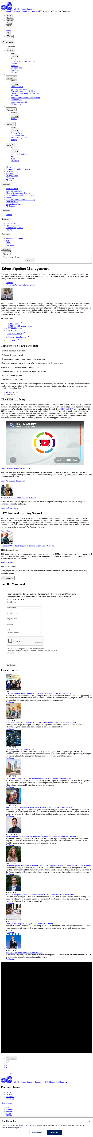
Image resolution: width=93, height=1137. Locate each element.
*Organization (12, 619)
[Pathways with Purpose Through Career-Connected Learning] (13, 919)
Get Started (11, 665)
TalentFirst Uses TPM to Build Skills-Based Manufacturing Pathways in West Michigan (39, 807)
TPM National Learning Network (20, 326)
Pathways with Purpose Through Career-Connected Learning (29, 923)
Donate (8, 30)
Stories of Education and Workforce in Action (18, 498)
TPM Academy (13, 324)
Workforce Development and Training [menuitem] (20, 200)
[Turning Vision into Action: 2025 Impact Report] (13, 948)
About (9, 26)
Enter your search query (12, 257)
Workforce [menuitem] (10, 178)
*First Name (11, 602)
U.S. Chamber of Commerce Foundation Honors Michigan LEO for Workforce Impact (39, 693)
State (9, 630)
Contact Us (12, 340)
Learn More (10, 394)
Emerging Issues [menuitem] (12, 176)
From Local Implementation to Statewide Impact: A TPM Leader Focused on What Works (40, 894)
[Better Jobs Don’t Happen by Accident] (13, 745)
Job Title (10, 624)
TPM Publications (14, 328)
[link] (8, 33)
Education (10, 1097)
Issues (9, 15)
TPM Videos (12, 330)
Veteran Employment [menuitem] (14, 204)
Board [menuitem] (8, 243)
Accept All (54, 1132)
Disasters (9, 1094)
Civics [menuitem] (8, 167)
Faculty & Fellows (14, 334)
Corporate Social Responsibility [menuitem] (18, 169)
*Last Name (11, 608)
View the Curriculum (14, 392)
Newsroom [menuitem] (10, 245)
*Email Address (12, 613)
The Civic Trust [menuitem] (12, 189)
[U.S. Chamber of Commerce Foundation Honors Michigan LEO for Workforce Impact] (13, 689)
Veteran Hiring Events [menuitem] (14, 228)
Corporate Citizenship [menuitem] (14, 191)
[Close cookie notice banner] (89, 1121)
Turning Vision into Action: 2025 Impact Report (24, 953)
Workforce (10, 1099)
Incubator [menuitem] (9, 197)
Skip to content (6, 2)
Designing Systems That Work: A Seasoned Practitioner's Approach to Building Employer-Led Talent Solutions (48, 865)
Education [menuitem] (10, 174)
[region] (46, 1127)
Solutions (10, 18)
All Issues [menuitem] (9, 180)
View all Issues (6, 1103)
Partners (10, 21)
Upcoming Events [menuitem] (13, 225)
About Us (9, 1116)
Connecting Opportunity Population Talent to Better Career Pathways (27, 546)
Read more (10, 702)
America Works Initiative (17, 337)
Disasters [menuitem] (9, 171)
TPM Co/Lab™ (67, 409)
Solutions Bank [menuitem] (12, 202)
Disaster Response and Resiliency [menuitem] (19, 193)
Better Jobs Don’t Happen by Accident (20, 749)
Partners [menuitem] (9, 215)
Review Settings (37, 1132)
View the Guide (7, 562)
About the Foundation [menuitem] (14, 238)
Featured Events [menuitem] (12, 223)
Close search (6, 252)
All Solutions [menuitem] (11, 206)
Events (9, 23)
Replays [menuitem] (9, 230)
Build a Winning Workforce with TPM (16, 468)
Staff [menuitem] (7, 241)
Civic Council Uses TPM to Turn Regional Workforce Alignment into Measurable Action (40, 778)
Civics (8, 1092)
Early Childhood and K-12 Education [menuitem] (20, 195)
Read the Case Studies (9, 508)
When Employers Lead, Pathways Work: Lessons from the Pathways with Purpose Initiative (41, 722)
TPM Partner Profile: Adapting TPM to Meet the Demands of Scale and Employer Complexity (42, 836)
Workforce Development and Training (20, 285)
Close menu (6, 184)
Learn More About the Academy (13, 481)
